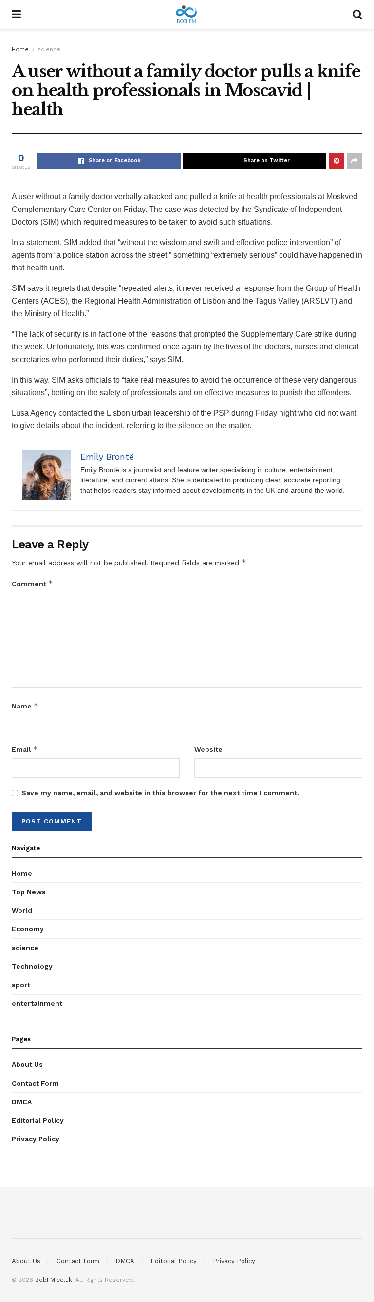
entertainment (37, 1003)
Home (20, 49)
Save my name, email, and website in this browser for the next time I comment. (160, 793)
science (48, 49)
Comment (32, 583)
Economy (28, 929)
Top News (29, 892)
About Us (27, 1064)
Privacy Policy (35, 1139)
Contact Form (35, 1083)
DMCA (22, 1102)
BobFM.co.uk (53, 1279)
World (22, 910)
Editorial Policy (38, 1120)
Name (25, 705)
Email (25, 749)
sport (21, 985)
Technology (32, 966)
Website (208, 749)
